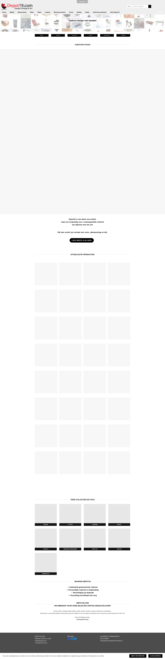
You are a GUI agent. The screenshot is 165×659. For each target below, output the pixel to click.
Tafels (39, 12)
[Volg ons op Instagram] (72, 638)
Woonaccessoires (60, 12)
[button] (157, 6)
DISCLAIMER (104, 638)
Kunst (71, 12)
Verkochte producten (100, 12)
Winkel (12, 12)
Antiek (87, 12)
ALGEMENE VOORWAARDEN (109, 636)
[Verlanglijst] (152, 6)
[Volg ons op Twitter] (75, 638)
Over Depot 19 (114, 12)
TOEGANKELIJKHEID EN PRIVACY (111, 641)
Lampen (47, 12)
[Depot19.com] (17, 6)
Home (4, 12)
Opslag (79, 12)
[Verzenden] (149, 6)
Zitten (32, 12)
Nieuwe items (22, 12)
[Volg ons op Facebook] (69, 638)
